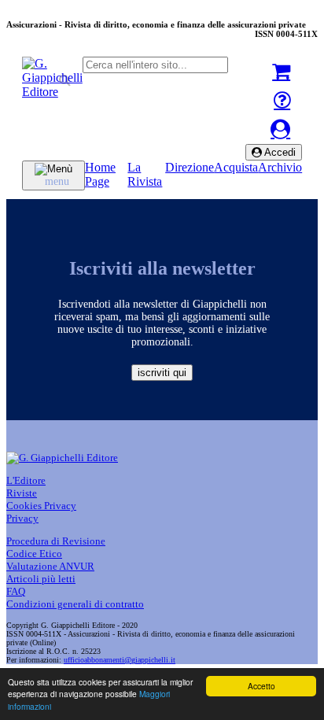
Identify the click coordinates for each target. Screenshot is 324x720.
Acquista (236, 167)
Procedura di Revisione (55, 541)
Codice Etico (34, 553)
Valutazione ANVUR (50, 566)
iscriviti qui (162, 372)
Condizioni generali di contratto (75, 604)
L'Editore (26, 480)
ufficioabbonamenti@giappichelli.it (119, 659)
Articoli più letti (40, 579)
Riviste (21, 493)
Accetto (261, 686)
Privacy (22, 518)
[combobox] (155, 65)
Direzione (189, 167)
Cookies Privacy (41, 505)
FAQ (15, 591)
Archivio (280, 167)
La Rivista (144, 174)
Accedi (279, 152)
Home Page (100, 174)
